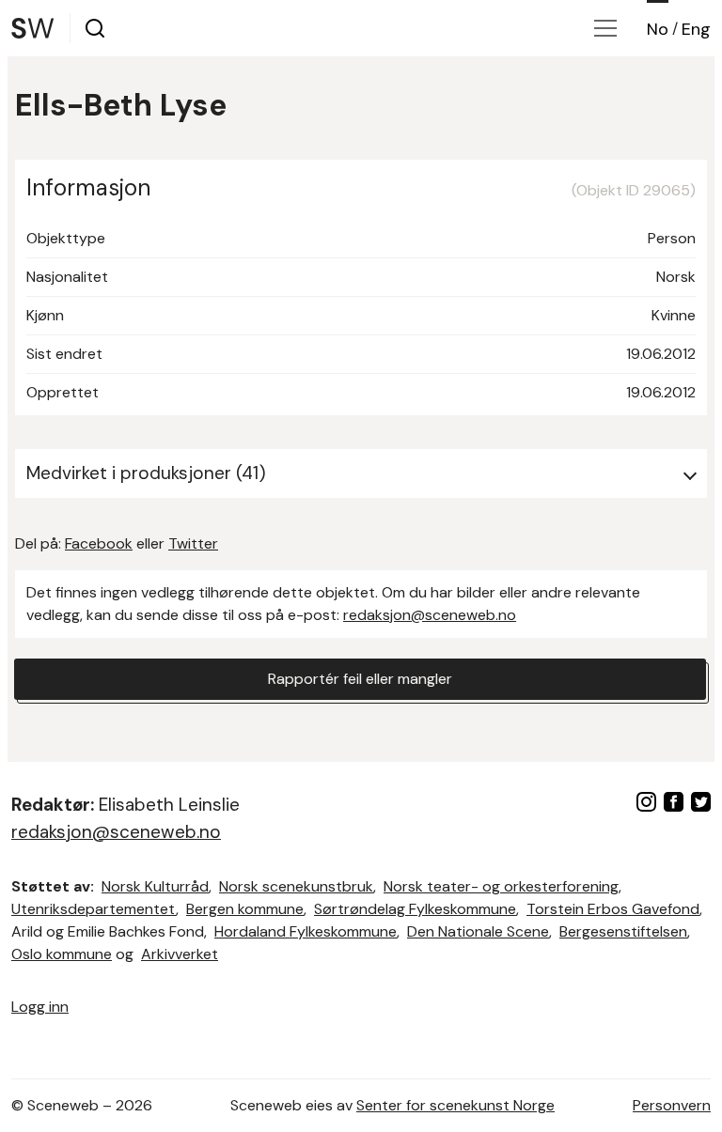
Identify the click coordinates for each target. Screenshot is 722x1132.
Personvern (672, 1105)
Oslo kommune (61, 954)
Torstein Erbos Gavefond (612, 909)
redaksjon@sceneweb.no (429, 615)
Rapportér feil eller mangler (360, 679)
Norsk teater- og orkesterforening (501, 886)
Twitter (193, 543)
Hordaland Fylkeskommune (305, 931)
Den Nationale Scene (478, 931)
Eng (696, 29)
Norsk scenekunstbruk (296, 886)
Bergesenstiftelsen (623, 931)
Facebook (99, 543)
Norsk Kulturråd (155, 886)
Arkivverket (179, 954)
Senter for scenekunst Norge (455, 1105)
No (657, 29)
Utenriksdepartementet (93, 909)
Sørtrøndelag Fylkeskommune (415, 909)
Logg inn (40, 1006)
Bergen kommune (245, 909)
